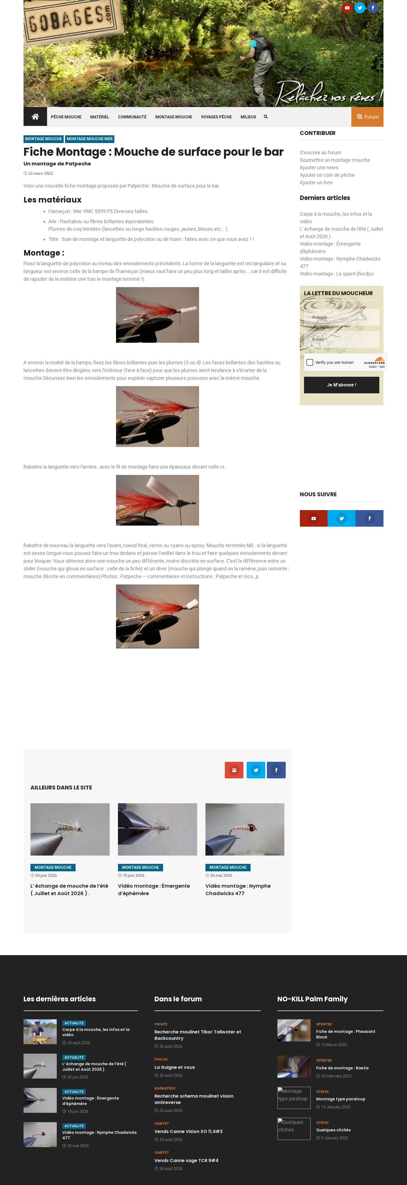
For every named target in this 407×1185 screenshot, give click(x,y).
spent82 (324, 1024)
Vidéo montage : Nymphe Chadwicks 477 (99, 1135)
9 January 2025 (334, 1138)
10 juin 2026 (77, 1111)
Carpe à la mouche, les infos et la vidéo (96, 1032)
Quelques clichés (333, 1130)
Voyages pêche (216, 117)
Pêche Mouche (66, 117)
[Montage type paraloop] (294, 1097)
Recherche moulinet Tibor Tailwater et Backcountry (197, 1035)
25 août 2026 (170, 1075)
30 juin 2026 (77, 1077)
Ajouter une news (319, 167)
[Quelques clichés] (294, 1128)
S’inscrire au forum (320, 152)
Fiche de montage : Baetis (342, 1068)
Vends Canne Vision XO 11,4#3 (188, 1131)
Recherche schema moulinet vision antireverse (193, 1099)
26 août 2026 (170, 1046)
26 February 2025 (336, 1076)
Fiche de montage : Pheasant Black (345, 1034)
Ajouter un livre (316, 182)
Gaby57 (161, 1123)
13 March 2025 (334, 1045)
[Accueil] (203, 53)
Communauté (132, 117)
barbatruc (165, 1088)
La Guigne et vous (174, 1067)
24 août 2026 (78, 1043)
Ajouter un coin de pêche (327, 175)
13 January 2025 (336, 1107)
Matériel (99, 117)
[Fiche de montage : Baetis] (294, 1066)
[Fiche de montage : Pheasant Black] (294, 1030)
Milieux (248, 117)
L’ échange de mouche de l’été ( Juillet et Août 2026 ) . (94, 1066)
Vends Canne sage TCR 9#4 (186, 1160)
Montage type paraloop (340, 1099)
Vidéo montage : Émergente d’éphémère (90, 1100)
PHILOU (161, 1059)
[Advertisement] (158, 695)
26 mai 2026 (78, 1146)
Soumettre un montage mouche (335, 160)
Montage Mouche (173, 117)
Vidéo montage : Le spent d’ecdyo (336, 274)
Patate (160, 1024)
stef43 (322, 1092)
